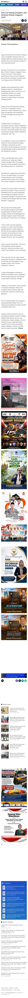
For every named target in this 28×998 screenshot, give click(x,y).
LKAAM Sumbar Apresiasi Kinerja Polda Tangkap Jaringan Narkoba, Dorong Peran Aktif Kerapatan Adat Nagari (15, 904)
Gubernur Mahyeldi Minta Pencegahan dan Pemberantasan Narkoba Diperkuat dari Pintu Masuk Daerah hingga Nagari (15, 892)
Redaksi (11, 988)
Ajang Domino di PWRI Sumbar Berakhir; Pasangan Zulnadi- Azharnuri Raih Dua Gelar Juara (17, 755)
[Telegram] (22, 680)
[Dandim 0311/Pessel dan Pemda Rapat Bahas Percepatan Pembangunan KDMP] (5, 728)
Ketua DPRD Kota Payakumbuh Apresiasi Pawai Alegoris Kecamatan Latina (17, 746)
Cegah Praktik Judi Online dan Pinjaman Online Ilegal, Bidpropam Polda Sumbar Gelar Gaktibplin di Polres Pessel (14, 963)
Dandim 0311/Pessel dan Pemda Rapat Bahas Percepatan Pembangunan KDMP (17, 728)
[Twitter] (19, 680)
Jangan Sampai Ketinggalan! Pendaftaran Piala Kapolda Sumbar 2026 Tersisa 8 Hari (14, 898)
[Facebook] (17, 680)
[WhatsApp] (25, 680)
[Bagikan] (25, 20)
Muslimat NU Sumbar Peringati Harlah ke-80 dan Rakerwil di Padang (13, 974)
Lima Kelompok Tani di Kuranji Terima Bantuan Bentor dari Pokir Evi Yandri (15, 909)
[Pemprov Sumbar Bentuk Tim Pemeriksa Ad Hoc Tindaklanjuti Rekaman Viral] (5, 710)
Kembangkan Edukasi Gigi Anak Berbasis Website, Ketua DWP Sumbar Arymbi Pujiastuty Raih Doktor (13, 936)
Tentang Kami (4, 988)
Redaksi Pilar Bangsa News (6, 20)
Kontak (16, 988)
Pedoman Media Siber (6, 990)
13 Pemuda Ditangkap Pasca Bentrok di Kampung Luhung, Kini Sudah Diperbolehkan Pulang (15, 915)
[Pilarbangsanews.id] (5, 1)
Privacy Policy (16, 990)
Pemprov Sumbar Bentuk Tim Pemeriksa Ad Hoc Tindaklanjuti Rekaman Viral (17, 710)
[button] (23, 1)
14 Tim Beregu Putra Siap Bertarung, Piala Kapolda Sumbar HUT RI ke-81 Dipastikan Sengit (18, 737)
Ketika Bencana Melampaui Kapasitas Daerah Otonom (15, 887)
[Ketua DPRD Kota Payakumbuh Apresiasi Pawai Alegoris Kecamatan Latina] (5, 746)
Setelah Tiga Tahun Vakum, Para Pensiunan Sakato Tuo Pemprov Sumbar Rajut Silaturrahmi (13, 968)
